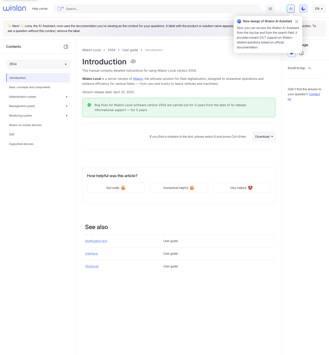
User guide (130, 50)
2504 (111, 50)
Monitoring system (20, 115)
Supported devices (21, 144)
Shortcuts (92, 266)
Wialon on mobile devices (25, 125)
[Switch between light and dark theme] (303, 9)
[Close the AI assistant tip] (296, 21)
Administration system (22, 96)
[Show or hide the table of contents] (301, 53)
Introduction (18, 77)
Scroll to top (296, 68)
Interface (91, 253)
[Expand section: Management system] (67, 106)
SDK (11, 134)
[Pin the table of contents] (292, 53)
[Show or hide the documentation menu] (66, 47)
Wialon (138, 79)
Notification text (96, 241)
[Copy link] (133, 62)
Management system (22, 106)
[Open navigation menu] (270, 9)
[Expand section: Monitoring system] (67, 115)
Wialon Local (91, 50)
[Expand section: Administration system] (67, 97)
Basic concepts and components (29, 87)
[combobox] (161, 9)
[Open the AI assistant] (291, 9)
